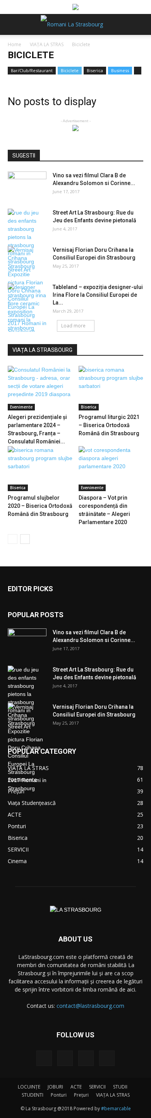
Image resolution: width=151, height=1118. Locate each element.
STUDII (120, 1086)
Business (120, 70)
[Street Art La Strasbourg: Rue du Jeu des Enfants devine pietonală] (27, 241)
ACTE (76, 1086)
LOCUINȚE (29, 1086)
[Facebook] (44, 1058)
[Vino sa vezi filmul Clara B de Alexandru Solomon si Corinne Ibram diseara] (27, 185)
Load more (73, 325)
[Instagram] (65, 1058)
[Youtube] (107, 1058)
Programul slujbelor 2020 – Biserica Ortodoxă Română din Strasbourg (40, 506)
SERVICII (97, 1086)
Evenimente (21, 407)
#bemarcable (116, 1108)
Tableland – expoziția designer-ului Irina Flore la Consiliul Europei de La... (98, 295)
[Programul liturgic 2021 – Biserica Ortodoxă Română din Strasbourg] (111, 388)
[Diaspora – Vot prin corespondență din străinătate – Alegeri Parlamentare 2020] (111, 468)
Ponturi (59, 1095)
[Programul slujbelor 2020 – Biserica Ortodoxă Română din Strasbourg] (40, 468)
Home (14, 44)
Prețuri (81, 1095)
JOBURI (55, 1086)
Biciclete (70, 70)
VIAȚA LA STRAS (46, 44)
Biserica (95, 70)
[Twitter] (86, 1058)
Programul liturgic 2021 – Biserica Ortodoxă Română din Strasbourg (109, 425)
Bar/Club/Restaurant (32, 70)
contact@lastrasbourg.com (90, 1005)
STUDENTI (32, 1095)
